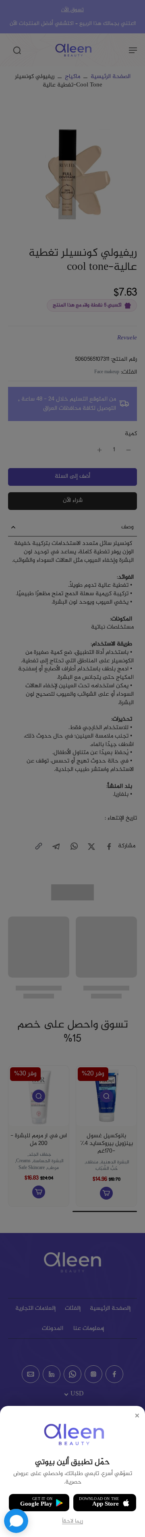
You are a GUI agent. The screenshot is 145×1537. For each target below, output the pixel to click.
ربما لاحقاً (72, 1521)
